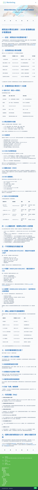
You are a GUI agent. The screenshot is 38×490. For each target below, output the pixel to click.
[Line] (16, 20)
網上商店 (33, 44)
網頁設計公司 (6, 179)
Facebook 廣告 (4, 285)
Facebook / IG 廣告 (5, 444)
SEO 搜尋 (4, 482)
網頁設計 (11, 44)
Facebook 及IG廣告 (6, 475)
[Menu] (35, 2)
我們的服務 (4, 470)
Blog (22, 12)
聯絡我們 (7, 445)
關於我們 (3, 469)
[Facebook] (5, 20)
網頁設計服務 (13, 443)
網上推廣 (4, 480)
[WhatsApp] (10, 20)
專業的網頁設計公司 (5, 467)
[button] (35, 488)
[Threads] (22, 20)
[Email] (27, 20)
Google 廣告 (30, 284)
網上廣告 (4, 483)
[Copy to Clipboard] (33, 20)
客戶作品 (16, 375)
